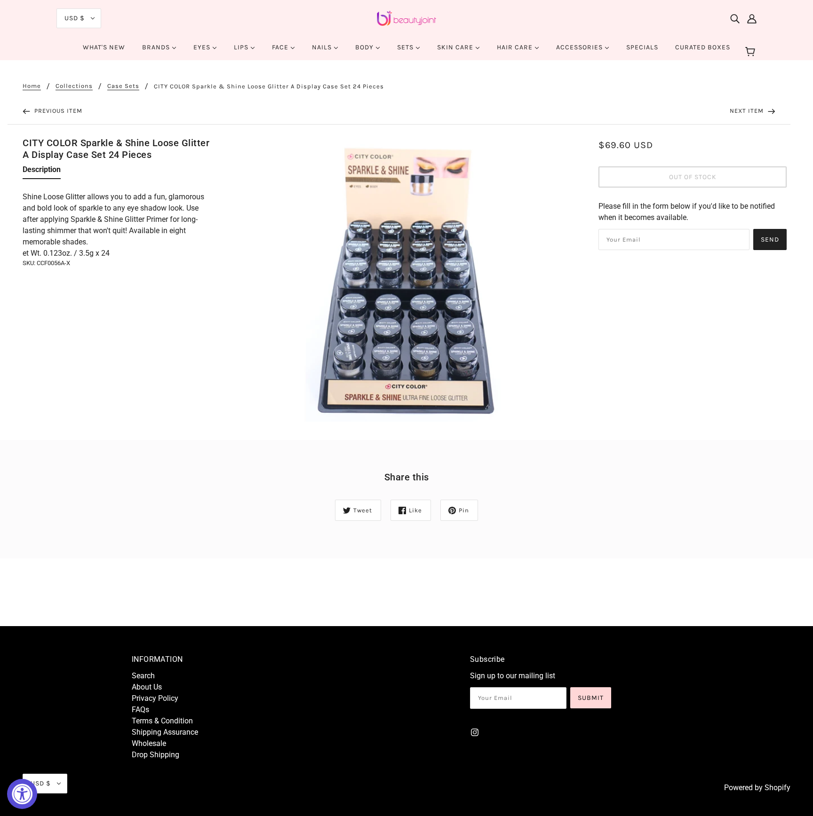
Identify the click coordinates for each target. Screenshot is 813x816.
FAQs (140, 709)
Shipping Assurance (165, 732)
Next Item (747, 110)
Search (143, 675)
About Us (147, 687)
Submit (591, 698)
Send (770, 239)
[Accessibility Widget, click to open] (22, 794)
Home (32, 86)
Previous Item (57, 110)
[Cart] (751, 52)
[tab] (42, 171)
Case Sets (123, 86)
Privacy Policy (155, 698)
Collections (74, 86)
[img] (734, 18)
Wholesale (149, 743)
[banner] (406, 17)
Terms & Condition (162, 720)
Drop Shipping (155, 754)
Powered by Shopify (757, 787)
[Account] (751, 18)
